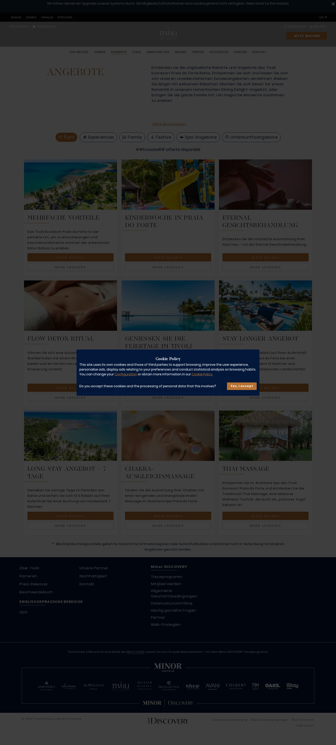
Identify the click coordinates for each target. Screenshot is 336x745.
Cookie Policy (202, 374)
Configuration (126, 374)
